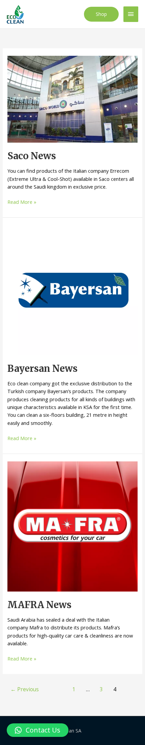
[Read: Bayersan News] (72, 289)
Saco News (31, 156)
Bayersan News (42, 368)
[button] (101, 14)
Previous (24, 689)
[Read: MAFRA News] (72, 525)
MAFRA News (39, 604)
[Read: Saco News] (72, 98)
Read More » (21, 202)
